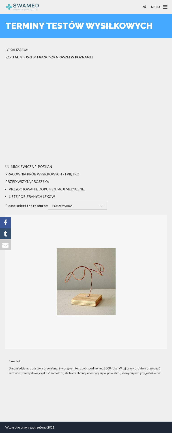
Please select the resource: (26, 206)
